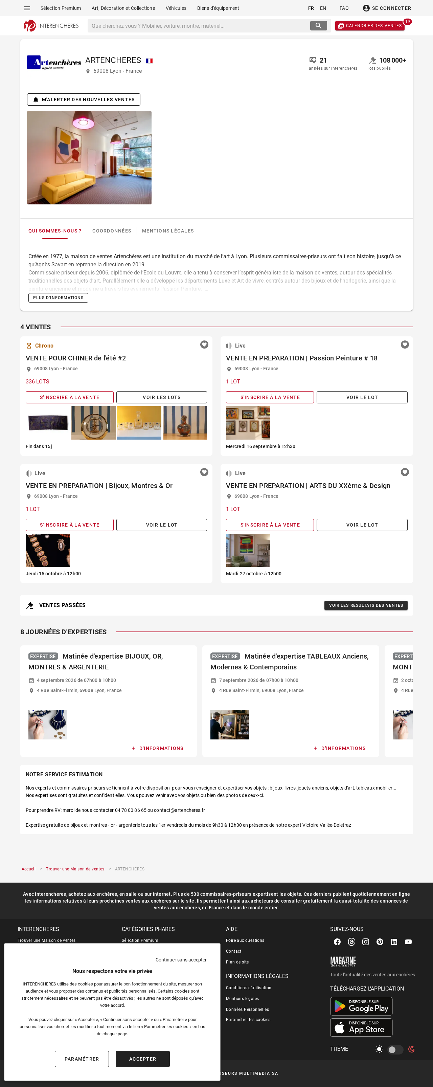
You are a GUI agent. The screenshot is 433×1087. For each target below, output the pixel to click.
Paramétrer (82, 1059)
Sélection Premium (140, 940)
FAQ (344, 8)
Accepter (142, 1059)
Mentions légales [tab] (168, 231)
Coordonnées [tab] (111, 231)
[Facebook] (337, 942)
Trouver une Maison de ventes (47, 940)
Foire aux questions (245, 940)
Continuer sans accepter (181, 959)
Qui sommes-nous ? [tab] (55, 231)
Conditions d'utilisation (249, 987)
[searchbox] (200, 25)
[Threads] (351, 942)
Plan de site (237, 962)
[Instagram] (366, 942)
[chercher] (318, 25)
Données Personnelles (247, 1009)
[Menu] (27, 8)
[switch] (397, 1050)
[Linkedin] (394, 942)
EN (323, 8)
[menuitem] (60, 8)
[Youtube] (408, 942)
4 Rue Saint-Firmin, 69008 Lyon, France (79, 690)
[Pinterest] (380, 942)
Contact (234, 951)
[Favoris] (204, 344)
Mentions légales (242, 998)
